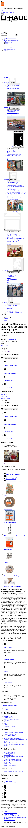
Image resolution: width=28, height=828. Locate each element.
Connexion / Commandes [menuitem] (10, 45)
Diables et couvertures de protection (12, 738)
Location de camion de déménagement (13, 732)
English (5, 708)
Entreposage (13, 179)
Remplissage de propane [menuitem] (12, 305)
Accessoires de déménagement (10, 358)
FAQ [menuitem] (8, 89)
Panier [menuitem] (7, 43)
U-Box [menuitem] (8, 146)
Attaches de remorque (9, 659)
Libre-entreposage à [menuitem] (13, 183)
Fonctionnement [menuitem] (10, 276)
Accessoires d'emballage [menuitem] (12, 234)
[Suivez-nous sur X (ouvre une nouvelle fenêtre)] (5, 795)
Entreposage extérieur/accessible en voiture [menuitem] (16, 193)
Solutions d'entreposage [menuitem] (12, 241)
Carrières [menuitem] (6, 39)
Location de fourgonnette (10, 734)
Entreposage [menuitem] (6, 179)
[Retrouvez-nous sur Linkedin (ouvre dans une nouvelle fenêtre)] (5, 793)
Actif (2, 11)
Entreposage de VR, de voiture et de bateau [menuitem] (16, 190)
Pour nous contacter (8, 716)
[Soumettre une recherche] (16, 35)
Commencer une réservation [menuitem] (13, 85)
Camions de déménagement (10, 365)
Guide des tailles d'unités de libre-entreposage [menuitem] (17, 192)
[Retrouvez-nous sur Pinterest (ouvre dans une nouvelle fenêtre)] (5, 791)
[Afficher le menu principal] (2, 14)
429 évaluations (12, 339)
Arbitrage (6, 811)
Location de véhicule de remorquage (13, 737)
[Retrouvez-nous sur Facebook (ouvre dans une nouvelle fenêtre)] (5, 786)
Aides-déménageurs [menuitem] (8, 270)
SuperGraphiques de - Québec (13, 771)
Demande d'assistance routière (10, 705)
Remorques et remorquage (10, 373)
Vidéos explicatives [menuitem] (11, 87)
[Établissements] (6, 33)
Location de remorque (9, 735)
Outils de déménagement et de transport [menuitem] (15, 238)
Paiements (6, 720)
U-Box (18, 146)
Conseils (6, 722)
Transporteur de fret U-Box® (11, 782)
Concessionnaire (8, 781)
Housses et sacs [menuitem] (10, 237)
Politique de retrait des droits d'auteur (13, 815)
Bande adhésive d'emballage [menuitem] (13, 240)
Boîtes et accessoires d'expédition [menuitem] (14, 235)
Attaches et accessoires (9, 753)
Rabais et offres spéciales (10, 765)
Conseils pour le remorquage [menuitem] (13, 113)
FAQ (5, 723)
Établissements (9, 820)
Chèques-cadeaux (8, 763)
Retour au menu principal (13, 84)
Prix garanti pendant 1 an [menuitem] (10, 38)
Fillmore (6, 318)
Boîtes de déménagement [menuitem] (12, 233)
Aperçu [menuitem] (8, 273)
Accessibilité (7, 724)
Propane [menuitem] (6, 302)
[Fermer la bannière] (2, 1)
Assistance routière (8, 717)
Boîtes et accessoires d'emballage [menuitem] (11, 211)
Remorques (12, 82)
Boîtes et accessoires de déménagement (13, 756)
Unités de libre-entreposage (10, 742)
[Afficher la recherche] (4, 33)
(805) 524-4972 (4, 345)
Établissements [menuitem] (8, 42)
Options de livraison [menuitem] (11, 151)
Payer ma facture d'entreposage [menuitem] (14, 195)
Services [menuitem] (8, 278)
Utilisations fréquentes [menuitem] (12, 152)
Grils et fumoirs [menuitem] (10, 308)
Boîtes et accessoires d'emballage (12, 229)
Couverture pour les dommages (11, 757)
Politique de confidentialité (10, 813)
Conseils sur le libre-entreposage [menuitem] (14, 197)
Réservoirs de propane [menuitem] (12, 311)
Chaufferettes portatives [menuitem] (12, 309)
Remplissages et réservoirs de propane (13, 759)
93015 (5, 320)
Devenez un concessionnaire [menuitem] (11, 40)
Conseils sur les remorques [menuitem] (13, 88)
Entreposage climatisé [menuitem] (11, 189)
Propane (10, 302)
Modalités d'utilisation (9, 814)
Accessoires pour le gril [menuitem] (12, 307)
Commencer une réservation (13, 110)
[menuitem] (17, 110)
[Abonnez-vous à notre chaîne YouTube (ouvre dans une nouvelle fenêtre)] (5, 797)
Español (6, 709)
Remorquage (7, 107)
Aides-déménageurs (17, 270)
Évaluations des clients (9, 726)
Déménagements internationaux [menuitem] (14, 154)
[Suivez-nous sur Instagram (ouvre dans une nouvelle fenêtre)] (5, 788)
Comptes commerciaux (9, 752)
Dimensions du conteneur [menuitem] (12, 159)
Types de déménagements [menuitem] (12, 279)
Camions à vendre (8, 682)
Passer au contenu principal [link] (7, 12)
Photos (6, 351)
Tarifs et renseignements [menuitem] (12, 150)
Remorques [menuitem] (6, 82)
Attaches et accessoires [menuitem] (12, 91)
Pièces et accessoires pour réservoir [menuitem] (14, 312)
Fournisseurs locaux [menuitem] (11, 275)
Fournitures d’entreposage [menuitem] (12, 199)
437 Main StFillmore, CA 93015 (5, 397)
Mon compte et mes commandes (12, 719)
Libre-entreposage (8, 647)
